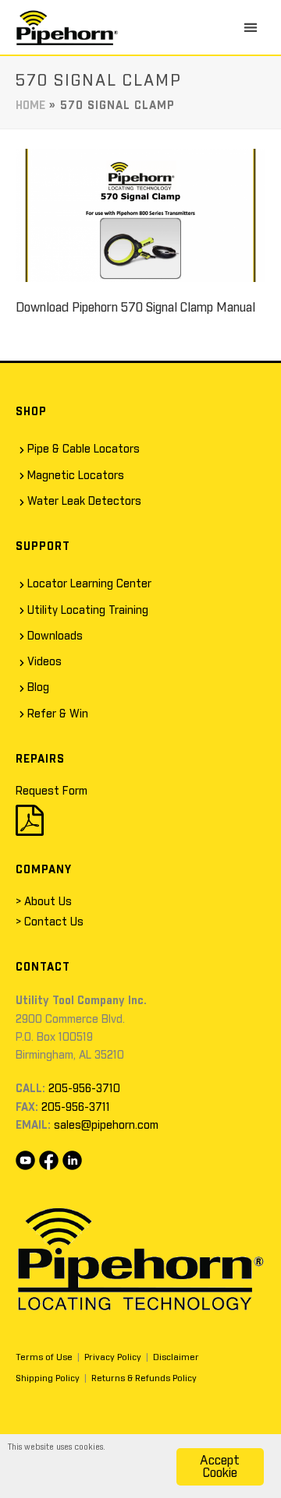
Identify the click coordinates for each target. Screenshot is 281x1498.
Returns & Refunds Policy (144, 1378)
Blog (38, 687)
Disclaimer (176, 1357)
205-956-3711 (75, 1107)
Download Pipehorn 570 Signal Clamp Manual (135, 307)
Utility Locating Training (87, 610)
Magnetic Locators (75, 476)
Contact (43, 967)
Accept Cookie (220, 1466)
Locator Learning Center (89, 584)
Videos (44, 662)
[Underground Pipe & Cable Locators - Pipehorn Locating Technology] (67, 27)
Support (43, 546)
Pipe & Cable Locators (83, 449)
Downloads (55, 636)
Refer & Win (57, 714)
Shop (31, 412)
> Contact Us (50, 922)
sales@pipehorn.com (106, 1125)
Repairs (40, 759)
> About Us (44, 902)
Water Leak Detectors (84, 501)
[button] (250, 27)
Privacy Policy (112, 1357)
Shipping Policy (48, 1378)
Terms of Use (44, 1357)
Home (30, 105)
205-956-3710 (84, 1089)
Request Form (51, 791)
